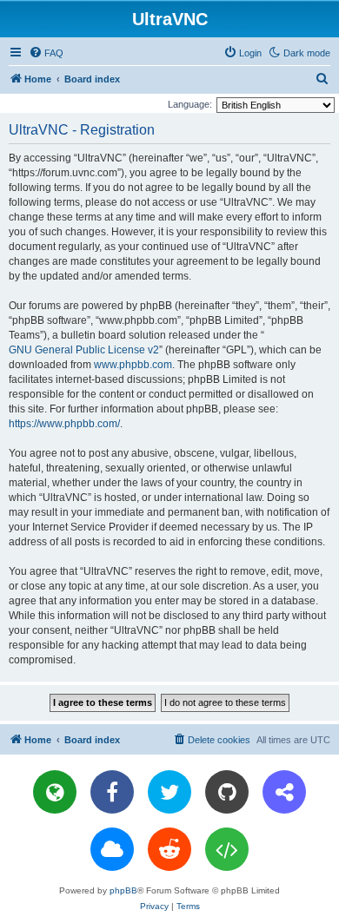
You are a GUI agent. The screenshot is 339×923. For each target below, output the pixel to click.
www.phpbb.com (133, 365)
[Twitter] (169, 792)
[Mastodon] (284, 792)
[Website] (54, 792)
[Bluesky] (112, 849)
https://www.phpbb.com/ (64, 424)
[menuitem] (46, 53)
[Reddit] (169, 849)
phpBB (123, 890)
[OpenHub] (227, 849)
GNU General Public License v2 (84, 350)
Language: (190, 104)
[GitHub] (227, 792)
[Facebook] (112, 792)
